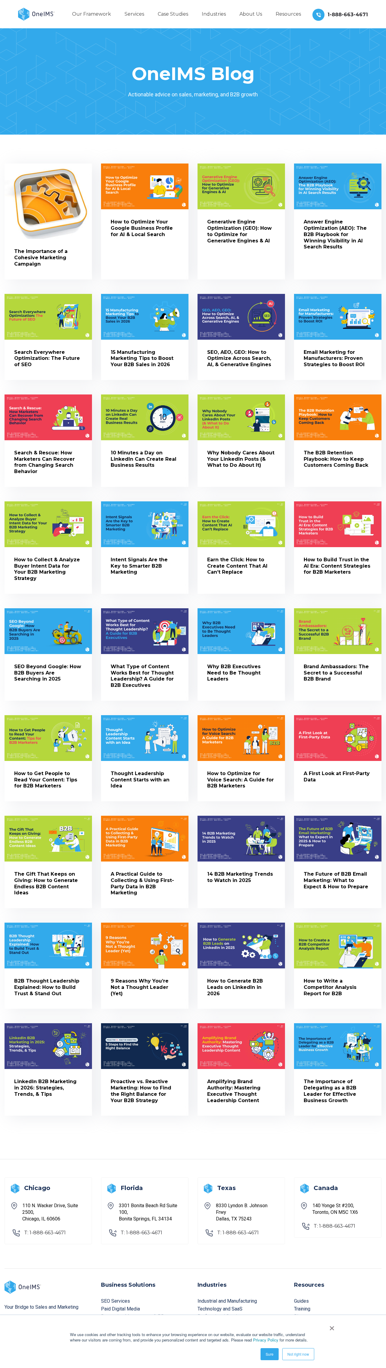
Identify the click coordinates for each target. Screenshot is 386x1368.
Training (302, 1309)
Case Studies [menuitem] (173, 14)
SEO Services (115, 1301)
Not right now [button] (298, 1354)
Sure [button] (270, 1354)
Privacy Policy (265, 1340)
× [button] (331, 1326)
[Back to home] (36, 14)
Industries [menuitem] (214, 14)
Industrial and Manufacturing (227, 1301)
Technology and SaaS (220, 1309)
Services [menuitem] (134, 14)
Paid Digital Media (120, 1309)
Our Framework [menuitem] (91, 14)
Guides (301, 1301)
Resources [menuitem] (288, 14)
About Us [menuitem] (250, 14)
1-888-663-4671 (347, 14)
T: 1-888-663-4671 (45, 1233)
